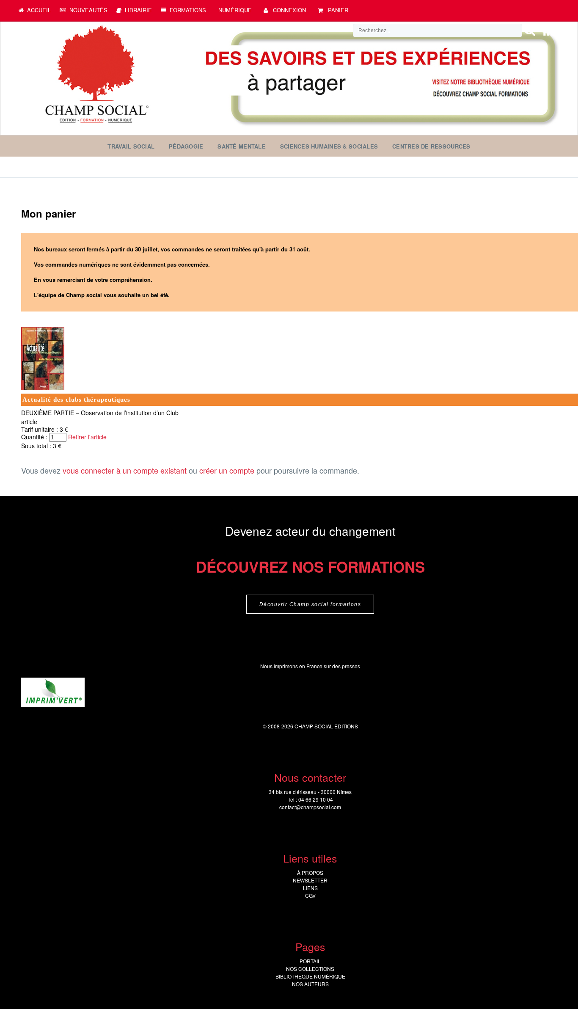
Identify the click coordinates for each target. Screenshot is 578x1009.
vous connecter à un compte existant (125, 470)
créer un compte (226, 470)
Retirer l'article (87, 437)
